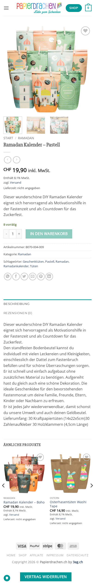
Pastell (49, 261)
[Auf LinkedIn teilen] (49, 276)
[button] (6, 8)
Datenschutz (77, 555)
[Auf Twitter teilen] (24, 276)
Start (8, 138)
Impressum (55, 555)
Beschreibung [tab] (16, 304)
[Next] (84, 69)
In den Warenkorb (49, 233)
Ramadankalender (16, 266)
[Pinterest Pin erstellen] (41, 276)
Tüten (34, 266)
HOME (11, 555)
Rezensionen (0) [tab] (17, 313)
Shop (23, 555)
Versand (15, 182)
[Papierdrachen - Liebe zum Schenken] (39, 8)
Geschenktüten (33, 261)
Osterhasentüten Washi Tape (68, 504)
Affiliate (37, 555)
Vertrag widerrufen (46, 576)
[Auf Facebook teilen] (16, 276)
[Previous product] (16, 159)
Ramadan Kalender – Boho (24, 502)
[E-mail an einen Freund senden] (32, 276)
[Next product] (7, 159)
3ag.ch (78, 562)
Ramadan (26, 138)
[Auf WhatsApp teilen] (8, 276)
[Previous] (11, 69)
